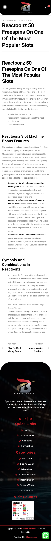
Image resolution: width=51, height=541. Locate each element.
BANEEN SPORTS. (29, 528)
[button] (5, 7)
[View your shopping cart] (46, 7)
